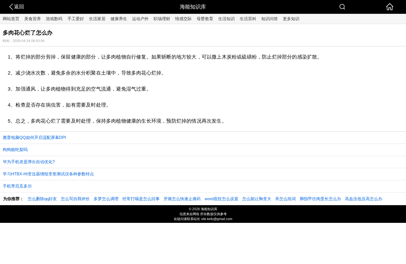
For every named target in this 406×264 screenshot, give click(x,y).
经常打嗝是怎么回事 (141, 198)
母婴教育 (205, 18)
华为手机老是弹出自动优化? (29, 161)
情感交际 (183, 18)
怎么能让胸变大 (256, 198)
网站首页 (11, 18)
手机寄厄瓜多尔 (17, 186)
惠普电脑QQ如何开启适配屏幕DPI (34, 137)
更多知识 (291, 18)
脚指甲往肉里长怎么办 (320, 198)
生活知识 (226, 18)
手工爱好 (75, 18)
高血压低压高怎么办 (363, 198)
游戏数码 (54, 18)
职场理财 (162, 18)
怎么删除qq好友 (42, 198)
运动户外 (140, 18)
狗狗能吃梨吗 (15, 149)
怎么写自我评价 (75, 198)
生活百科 (248, 18)
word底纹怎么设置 (221, 198)
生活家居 (97, 18)
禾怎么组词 (285, 198)
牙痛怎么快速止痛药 (182, 198)
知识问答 (269, 18)
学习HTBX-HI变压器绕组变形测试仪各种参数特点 (48, 173)
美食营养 (32, 18)
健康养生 (118, 18)
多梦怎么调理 (106, 198)
